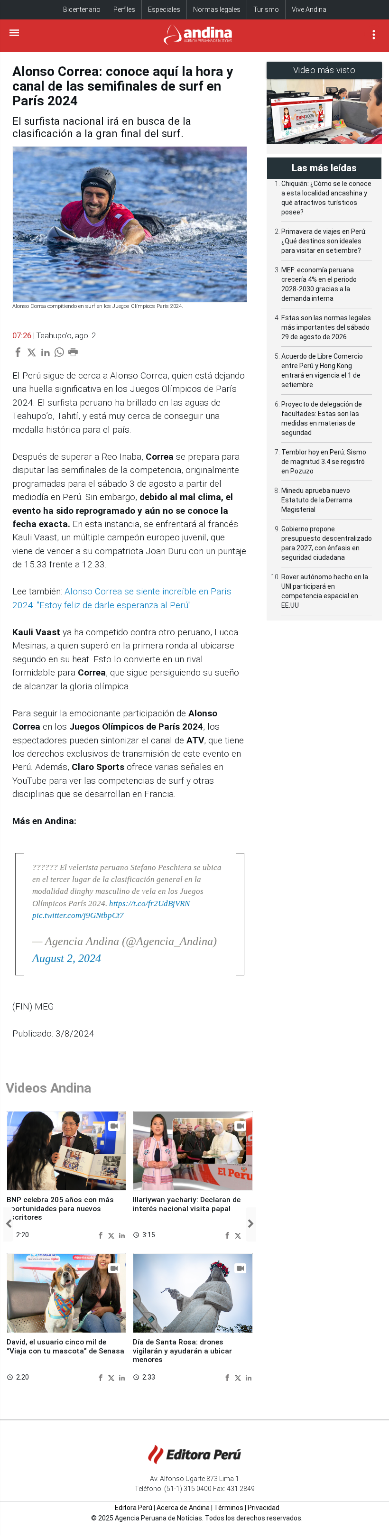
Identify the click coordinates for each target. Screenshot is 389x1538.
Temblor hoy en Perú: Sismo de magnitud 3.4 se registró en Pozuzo (323, 461)
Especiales (164, 9)
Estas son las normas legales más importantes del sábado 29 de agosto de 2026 (326, 327)
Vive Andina (309, 9)
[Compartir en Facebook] (101, 1234)
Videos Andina (48, 1088)
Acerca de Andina (183, 1507)
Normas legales (217, 9)
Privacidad (263, 1507)
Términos (228, 1507)
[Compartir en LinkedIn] (122, 1234)
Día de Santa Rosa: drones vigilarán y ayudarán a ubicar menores (182, 1351)
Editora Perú (133, 1507)
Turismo (266, 9)
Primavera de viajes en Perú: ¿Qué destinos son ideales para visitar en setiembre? (324, 241)
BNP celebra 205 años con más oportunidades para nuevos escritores (60, 1208)
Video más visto (324, 70)
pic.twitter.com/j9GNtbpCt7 (78, 915)
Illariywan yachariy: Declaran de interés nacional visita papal (187, 1204)
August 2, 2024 (66, 958)
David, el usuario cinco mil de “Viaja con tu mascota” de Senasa (65, 1346)
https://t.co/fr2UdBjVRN (149, 903)
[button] (8, 1224)
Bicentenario (82, 9)
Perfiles (124, 9)
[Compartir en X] (112, 1234)
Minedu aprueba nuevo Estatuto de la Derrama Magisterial (316, 500)
